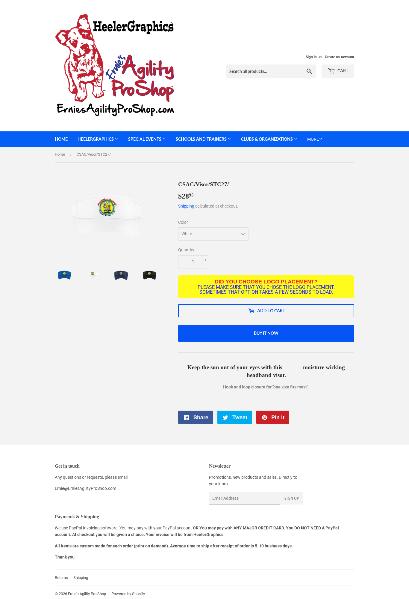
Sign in (311, 57)
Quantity (186, 249)
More (313, 139)
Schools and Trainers (202, 139)
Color (183, 222)
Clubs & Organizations (267, 139)
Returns (61, 577)
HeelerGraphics (96, 139)
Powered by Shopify (128, 594)
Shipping (186, 206)
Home (61, 139)
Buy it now (266, 333)
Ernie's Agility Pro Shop (87, 594)
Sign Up (291, 498)
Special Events (145, 139)
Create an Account (339, 57)
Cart (342, 70)
